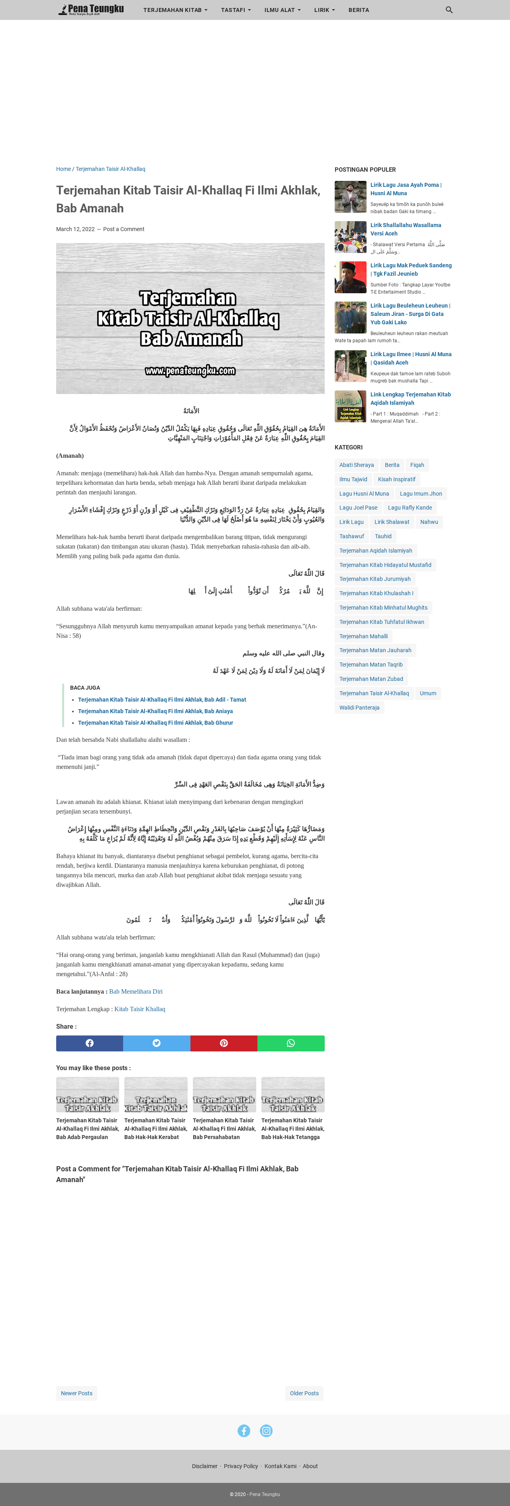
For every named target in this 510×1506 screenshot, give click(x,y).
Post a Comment (124, 229)
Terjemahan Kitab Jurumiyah (375, 579)
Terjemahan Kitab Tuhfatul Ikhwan (381, 622)
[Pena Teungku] (92, 10)
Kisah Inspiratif (397, 479)
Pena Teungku (264, 1494)
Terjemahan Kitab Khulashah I (376, 593)
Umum (428, 693)
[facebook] (90, 1043)
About (310, 1466)
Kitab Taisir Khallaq (139, 1009)
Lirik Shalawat (392, 522)
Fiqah (417, 465)
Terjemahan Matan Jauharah (375, 650)
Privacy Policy (241, 1466)
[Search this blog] (449, 10)
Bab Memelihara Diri (136, 991)
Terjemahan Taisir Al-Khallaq (374, 693)
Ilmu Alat (280, 10)
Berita (359, 10)
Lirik (322, 10)
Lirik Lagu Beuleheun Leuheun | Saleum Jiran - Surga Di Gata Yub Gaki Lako (411, 314)
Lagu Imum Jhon (421, 493)
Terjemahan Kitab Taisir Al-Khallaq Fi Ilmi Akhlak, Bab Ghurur (155, 723)
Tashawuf (351, 536)
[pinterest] (224, 1043)
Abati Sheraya (356, 465)
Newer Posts (76, 1393)
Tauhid (383, 536)
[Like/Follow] (243, 1432)
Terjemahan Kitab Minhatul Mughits (383, 607)
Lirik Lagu (351, 522)
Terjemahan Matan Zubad (371, 679)
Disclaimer (205, 1466)
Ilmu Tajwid (353, 479)
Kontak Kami (280, 1466)
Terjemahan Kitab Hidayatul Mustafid (385, 565)
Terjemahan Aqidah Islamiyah (375, 550)
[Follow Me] (266, 1432)
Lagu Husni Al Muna (364, 493)
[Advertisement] (255, 97)
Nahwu (429, 522)
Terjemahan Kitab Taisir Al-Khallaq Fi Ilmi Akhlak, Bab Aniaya (155, 711)
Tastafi (233, 10)
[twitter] (156, 1043)
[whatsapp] (291, 1043)
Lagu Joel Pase (358, 507)
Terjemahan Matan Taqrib (371, 664)
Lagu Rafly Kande (410, 507)
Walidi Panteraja (359, 707)
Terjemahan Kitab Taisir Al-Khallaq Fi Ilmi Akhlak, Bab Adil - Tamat (162, 699)
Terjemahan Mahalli (363, 636)
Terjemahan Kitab (172, 10)
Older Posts (304, 1393)
